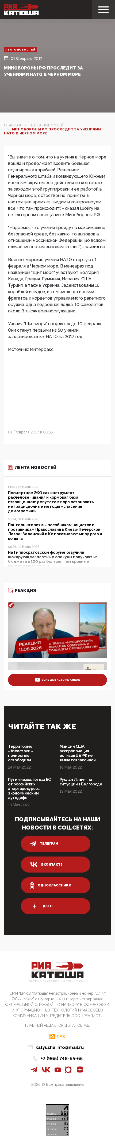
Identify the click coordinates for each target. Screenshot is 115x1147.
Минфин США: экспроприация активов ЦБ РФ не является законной (78, 753)
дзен (47, 906)
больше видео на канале (60, 680)
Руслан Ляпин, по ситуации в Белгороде (81, 781)
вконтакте (52, 864)
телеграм (49, 844)
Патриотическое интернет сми (57, 981)
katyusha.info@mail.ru (60, 1047)
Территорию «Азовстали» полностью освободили (20, 753)
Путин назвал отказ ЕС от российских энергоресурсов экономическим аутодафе (29, 788)
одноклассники (55, 885)
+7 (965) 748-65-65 (62, 1058)
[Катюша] (21, 9)
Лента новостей (20, 49)
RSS (61, 1036)
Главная (12, 125)
